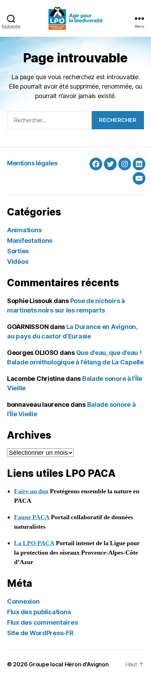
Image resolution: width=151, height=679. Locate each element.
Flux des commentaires (42, 622)
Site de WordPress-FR (40, 633)
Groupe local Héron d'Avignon (69, 664)
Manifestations (29, 240)
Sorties (18, 251)
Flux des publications (39, 612)
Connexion (23, 601)
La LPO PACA (34, 543)
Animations (24, 230)
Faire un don (31, 491)
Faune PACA (32, 517)
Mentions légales (32, 163)
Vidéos (17, 261)
